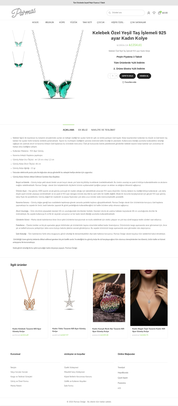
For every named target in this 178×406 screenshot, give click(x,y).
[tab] (68, 129)
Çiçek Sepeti (123, 378)
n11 (119, 388)
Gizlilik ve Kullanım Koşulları (75, 381)
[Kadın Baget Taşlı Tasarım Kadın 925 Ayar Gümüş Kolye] (149, 298)
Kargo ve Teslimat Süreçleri (21, 377)
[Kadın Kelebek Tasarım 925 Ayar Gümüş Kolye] (29, 298)
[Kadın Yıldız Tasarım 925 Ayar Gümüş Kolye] (69, 298)
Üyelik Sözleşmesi (71, 368)
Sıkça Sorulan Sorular (19, 372)
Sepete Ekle (127, 76)
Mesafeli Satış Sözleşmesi (74, 372)
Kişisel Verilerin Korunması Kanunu (78, 377)
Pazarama (122, 383)
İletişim (13, 368)
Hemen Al (144, 76)
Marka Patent (16, 386)
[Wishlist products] (154, 12)
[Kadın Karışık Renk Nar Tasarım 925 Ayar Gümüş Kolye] (109, 298)
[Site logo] (24, 13)
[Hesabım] (148, 12)
